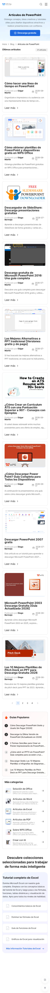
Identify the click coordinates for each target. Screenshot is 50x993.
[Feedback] (45, 979)
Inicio (4, 44)
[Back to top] (45, 988)
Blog (12, 44)
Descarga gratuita (27, 33)
